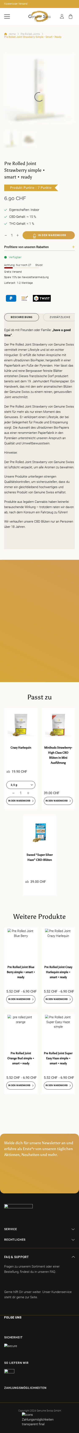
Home (12, 34)
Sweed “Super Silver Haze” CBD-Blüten (40, 857)
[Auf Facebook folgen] (5, 1326)
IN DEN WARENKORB (52, 235)
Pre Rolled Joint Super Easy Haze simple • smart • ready (58, 1058)
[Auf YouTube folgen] (43, 1326)
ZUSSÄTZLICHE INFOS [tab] (60, 318)
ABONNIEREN (40, 1183)
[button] (7, 16)
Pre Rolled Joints (30, 34)
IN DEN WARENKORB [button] (19, 800)
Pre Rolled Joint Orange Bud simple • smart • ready (20, 1058)
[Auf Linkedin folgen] (35, 1326)
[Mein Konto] (62, 16)
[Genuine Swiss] (39, 16)
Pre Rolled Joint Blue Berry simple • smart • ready (21, 972)
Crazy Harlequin (21, 747)
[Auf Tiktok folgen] (19, 1326)
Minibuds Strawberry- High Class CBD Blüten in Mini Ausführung (58, 755)
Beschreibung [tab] (21, 317)
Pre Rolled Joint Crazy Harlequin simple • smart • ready (58, 972)
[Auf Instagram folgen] (12, 1326)
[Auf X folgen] (27, 1326)
